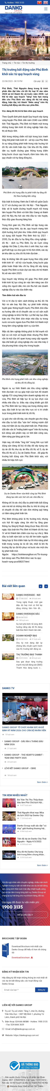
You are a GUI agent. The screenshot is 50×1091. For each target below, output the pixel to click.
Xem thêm (42, 782)
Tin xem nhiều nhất (15, 795)
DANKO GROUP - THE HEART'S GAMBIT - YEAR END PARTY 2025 (24, 756)
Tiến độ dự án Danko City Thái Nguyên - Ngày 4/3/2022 (31, 840)
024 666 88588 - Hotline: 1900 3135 (31, 1021)
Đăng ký (41, 990)
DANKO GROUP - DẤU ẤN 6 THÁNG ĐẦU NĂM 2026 (23, 743)
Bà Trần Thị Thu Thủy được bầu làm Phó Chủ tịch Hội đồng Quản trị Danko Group (30, 801)
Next (46, 586)
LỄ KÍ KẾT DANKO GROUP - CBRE (20, 768)
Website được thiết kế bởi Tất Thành (26, 1086)
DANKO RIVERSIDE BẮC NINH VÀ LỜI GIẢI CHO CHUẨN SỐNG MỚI (28, 614)
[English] (45, 2)
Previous (40, 586)
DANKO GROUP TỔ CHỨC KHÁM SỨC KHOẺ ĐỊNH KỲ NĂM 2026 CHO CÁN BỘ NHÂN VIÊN (24, 729)
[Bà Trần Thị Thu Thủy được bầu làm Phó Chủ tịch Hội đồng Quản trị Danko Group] (9, 803)
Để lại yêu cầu (24, 914)
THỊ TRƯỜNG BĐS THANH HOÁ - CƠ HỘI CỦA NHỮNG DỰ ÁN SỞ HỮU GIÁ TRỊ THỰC (29, 655)
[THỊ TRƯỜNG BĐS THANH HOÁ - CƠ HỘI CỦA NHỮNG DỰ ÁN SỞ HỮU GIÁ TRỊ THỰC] (8, 656)
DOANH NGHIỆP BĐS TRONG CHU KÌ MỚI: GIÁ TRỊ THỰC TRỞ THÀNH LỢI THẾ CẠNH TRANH (28, 636)
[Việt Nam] (39, 2)
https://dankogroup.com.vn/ (26, 1035)
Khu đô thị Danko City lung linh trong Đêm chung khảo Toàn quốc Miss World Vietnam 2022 (30, 853)
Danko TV (8, 688)
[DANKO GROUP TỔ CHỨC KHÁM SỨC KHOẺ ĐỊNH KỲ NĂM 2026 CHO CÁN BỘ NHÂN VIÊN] (25, 709)
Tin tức (17, 63)
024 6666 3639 (17, 1024)
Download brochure (21, 957)
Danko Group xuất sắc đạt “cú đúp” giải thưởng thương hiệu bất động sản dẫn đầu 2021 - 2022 (31, 827)
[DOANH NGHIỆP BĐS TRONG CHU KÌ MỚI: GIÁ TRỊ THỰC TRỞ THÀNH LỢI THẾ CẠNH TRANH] (8, 637)
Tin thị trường (28, 63)
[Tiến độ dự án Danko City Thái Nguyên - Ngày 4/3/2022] (9, 842)
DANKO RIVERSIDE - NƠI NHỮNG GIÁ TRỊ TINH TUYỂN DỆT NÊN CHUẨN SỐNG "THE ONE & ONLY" (29, 595)
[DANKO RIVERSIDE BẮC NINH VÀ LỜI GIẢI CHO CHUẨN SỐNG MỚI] (8, 616)
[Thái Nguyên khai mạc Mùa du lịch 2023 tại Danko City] (9, 816)
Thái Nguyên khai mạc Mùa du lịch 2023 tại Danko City (30, 814)
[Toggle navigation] (46, 9)
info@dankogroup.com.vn (23, 1029)
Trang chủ (6, 63)
